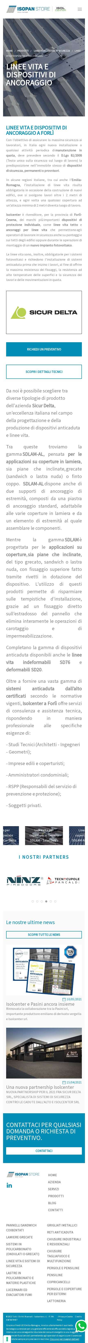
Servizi (53, 1189)
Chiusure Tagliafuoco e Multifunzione (59, 1256)
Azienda (54, 1182)
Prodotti (23, 50)
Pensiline (55, 1275)
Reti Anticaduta (60, 1232)
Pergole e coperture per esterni (64, 1291)
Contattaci (44, 1151)
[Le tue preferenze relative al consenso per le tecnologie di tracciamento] (7, 1339)
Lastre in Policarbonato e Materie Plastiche (21, 1278)
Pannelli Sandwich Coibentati (21, 1227)
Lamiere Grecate (19, 1237)
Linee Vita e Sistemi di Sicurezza (52, 50)
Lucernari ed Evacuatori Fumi (19, 1292)
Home (9, 50)
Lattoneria (56, 1301)
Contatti (55, 1210)
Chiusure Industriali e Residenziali (64, 1241)
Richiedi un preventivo (44, 349)
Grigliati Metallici (62, 1225)
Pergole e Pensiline (63, 1268)
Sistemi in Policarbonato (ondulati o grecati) (22, 1249)
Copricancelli (58, 1282)
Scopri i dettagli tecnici (44, 372)
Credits (78, 1316)
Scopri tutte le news (44, 935)
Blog (52, 1203)
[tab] (33, 901)
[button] (80, 9)
